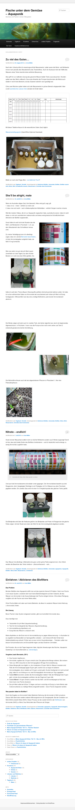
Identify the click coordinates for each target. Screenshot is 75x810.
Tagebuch (17, 41)
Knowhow (26, 41)
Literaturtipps (33, 650)
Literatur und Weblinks (14, 774)
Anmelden (10, 789)
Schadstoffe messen (22, 186)
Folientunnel (14, 763)
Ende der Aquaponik (13, 723)
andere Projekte (46, 41)
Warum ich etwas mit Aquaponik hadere (19, 730)
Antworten (29, 570)
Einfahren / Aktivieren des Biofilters (27, 579)
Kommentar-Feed (12, 793)
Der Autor (9, 46)
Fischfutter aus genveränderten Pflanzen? (19, 725)
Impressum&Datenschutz (22, 46)
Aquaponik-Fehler (16, 768)
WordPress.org (11, 795)
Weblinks (13, 778)
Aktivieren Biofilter (43, 184)
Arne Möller (29, 63)
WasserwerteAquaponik (13, 132)
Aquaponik (65, 569)
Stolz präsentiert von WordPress (45, 803)
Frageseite (56, 41)
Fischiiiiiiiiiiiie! (20, 741)
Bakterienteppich (62, 707)
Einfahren (13, 708)
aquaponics (58, 569)
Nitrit (14, 186)
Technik (24, 184)
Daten (12, 782)
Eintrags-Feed (11, 791)
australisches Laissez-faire (18, 89)
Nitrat (10, 186)
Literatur (13, 776)
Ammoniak (52, 184)
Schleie (13, 770)
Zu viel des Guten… (17, 59)
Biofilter (57, 184)
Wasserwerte (32, 186)
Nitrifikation (58, 700)
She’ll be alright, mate (19, 195)
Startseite (9, 41)
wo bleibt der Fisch (33, 180)
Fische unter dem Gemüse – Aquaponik (24, 12)
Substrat (33, 708)
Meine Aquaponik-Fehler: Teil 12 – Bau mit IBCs (21, 732)
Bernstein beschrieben (28, 237)
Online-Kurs (35, 41)
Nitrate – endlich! (16, 432)
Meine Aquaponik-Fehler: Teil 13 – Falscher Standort (23, 728)
